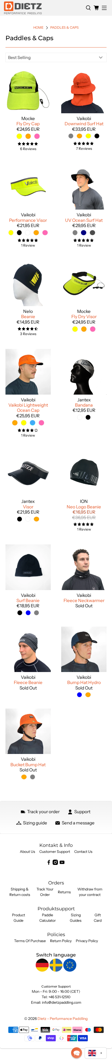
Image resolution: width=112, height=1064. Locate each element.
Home (38, 27)
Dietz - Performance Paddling (63, 1018)
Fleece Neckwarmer (84, 600)
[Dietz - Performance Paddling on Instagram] (55, 863)
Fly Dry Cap (28, 123)
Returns (64, 892)
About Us (27, 851)
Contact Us (83, 851)
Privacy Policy (87, 940)
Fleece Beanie (28, 682)
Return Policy (61, 940)
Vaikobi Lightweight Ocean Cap (28, 407)
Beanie (28, 316)
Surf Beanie (28, 600)
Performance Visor (28, 220)
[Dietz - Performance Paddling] (43, 7)
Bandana (84, 405)
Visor (28, 506)
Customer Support (54, 851)
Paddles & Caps (64, 27)
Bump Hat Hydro (84, 682)
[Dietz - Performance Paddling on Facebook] (48, 863)
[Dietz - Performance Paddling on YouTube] (62, 863)
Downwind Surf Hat (84, 123)
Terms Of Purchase (30, 940)
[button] (76, 1052)
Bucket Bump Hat (28, 764)
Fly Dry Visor (84, 316)
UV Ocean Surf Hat (84, 220)
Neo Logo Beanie (84, 506)
